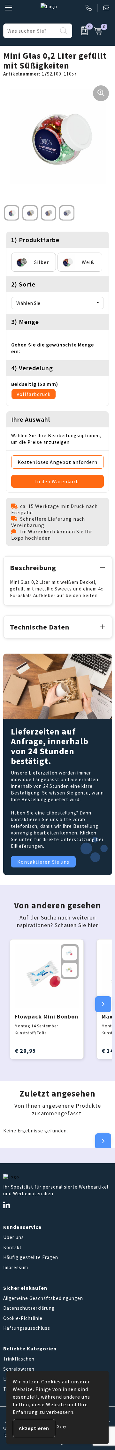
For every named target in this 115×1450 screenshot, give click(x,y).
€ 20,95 (25, 1050)
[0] (81, 31)
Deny (61, 1426)
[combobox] (30, 30)
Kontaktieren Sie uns (43, 862)
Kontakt (12, 1247)
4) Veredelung (32, 368)
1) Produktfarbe (35, 240)
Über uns (13, 1237)
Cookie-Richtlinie (22, 1318)
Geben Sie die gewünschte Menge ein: (52, 347)
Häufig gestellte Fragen (30, 1257)
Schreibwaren (18, 1369)
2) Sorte (23, 284)
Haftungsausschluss (26, 1328)
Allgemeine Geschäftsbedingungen (43, 1298)
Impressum (15, 1267)
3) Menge (25, 322)
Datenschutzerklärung (29, 1308)
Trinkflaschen (18, 1359)
